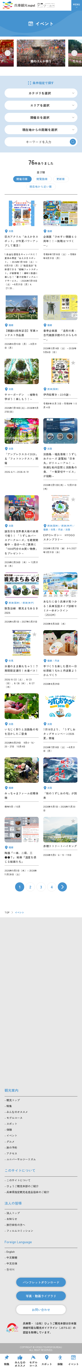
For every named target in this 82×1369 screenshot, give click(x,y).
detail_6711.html (22, 659)
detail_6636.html (22, 245)
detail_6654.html (60, 723)
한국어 (10, 1269)
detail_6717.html (60, 598)
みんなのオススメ (17, 1112)
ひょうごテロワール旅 (46, 5)
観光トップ (13, 1100)
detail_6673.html (22, 324)
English (10, 1251)
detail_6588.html (22, 454)
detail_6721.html (60, 784)
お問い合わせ (41, 1309)
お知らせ (11, 1219)
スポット (11, 1124)
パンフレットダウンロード (41, 1282)
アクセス (11, 1153)
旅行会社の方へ (15, 1225)
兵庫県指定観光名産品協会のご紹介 (27, 1192)
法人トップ (13, 1213)
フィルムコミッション (19, 1231)
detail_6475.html (22, 531)
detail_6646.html (60, 659)
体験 (9, 1129)
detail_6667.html (60, 386)
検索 (73, 142)
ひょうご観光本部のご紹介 (22, 1186)
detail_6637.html (22, 723)
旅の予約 (11, 1147)
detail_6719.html (22, 846)
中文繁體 (11, 1257)
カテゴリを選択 (40, 93)
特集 (9, 1106)
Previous (8, 53)
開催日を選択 (40, 117)
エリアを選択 (40, 105)
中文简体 (11, 1263)
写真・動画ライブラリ (41, 1296)
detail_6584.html (22, 598)
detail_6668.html (22, 386)
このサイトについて (18, 1180)
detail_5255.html (60, 324)
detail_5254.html (60, 454)
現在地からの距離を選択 (40, 129)
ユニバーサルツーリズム (21, 1159)
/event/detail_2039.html (41, 53)
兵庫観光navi (18, 5)
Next (74, 53)
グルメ (10, 1141)
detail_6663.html (60, 245)
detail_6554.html (60, 531)
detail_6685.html (22, 784)
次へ (62, 886)
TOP (7, 912)
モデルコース (14, 1118)
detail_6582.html (60, 846)
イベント (11, 1135)
